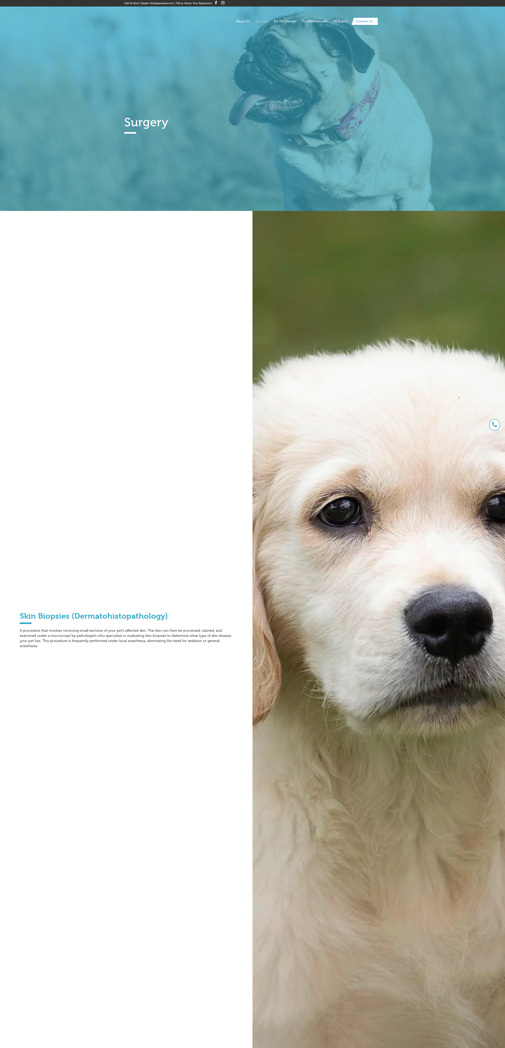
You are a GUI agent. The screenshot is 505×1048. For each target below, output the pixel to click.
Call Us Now (131, 3)
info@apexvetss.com (161, 3)
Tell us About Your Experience (194, 3)
